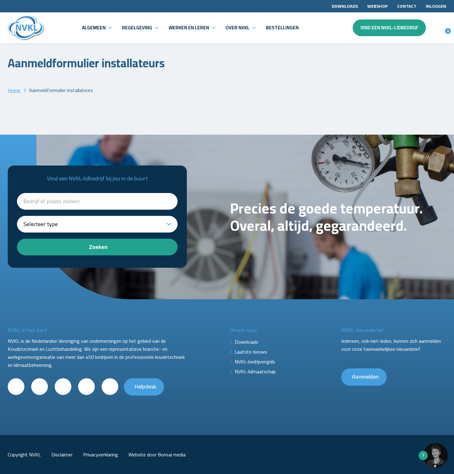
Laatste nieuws (251, 351)
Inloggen (436, 6)
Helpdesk (145, 386)
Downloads (345, 6)
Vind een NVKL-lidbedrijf (389, 27)
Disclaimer (62, 454)
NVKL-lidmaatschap (255, 371)
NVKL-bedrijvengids (255, 361)
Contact (406, 6)
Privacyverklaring (100, 454)
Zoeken (98, 247)
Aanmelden (365, 376)
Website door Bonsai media (157, 454)
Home (14, 90)
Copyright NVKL (24, 454)
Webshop (377, 6)
